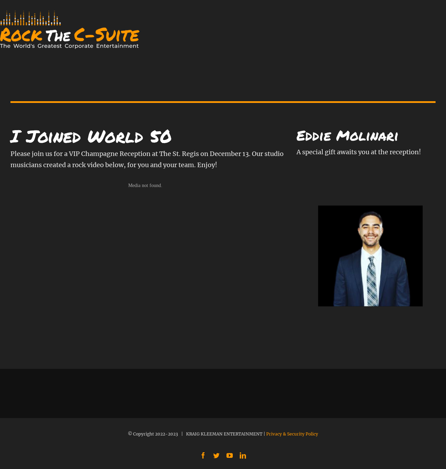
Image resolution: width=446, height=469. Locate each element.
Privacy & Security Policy (292, 434)
